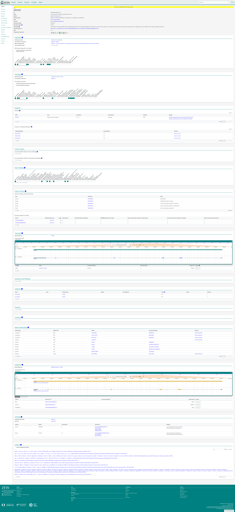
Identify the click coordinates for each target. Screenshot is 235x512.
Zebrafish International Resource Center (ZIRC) (178, 117)
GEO (52, 43)
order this (190, 117)
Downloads (73, 488)
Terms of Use (230, 504)
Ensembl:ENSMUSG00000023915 (101, 433)
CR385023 (151, 332)
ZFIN (52, 235)
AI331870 (156, 344)
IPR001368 (90, 201)
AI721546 (151, 346)
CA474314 (151, 351)
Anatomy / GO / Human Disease (23, 494)
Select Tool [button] (198, 268)
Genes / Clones (20, 488)
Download (225, 449)
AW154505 (157, 349)
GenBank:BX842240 (49, 404)
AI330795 (151, 344)
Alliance (52, 28)
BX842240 (151, 337)
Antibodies (19, 493)
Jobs (126, 491)
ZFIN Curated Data (198, 332)
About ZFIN (182, 493)
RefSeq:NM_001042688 (50, 401)
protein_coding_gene (55, 19)
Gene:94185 (97, 434)
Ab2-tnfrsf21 (17, 294)
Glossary (181, 490)
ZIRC (72, 495)
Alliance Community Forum (131, 493)
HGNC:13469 (97, 429)
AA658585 (151, 342)
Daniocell (95, 43)
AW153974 (151, 349)
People (127, 494)
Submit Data (73, 490)
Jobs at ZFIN (182, 497)
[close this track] (17, 248)
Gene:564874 (59, 28)
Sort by (230, 112)
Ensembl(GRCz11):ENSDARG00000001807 (87, 28)
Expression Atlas (59, 43)
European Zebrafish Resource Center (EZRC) (178, 118)
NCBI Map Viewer (54, 367)
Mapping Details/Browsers (59, 21)
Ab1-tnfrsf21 (17, 296)
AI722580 (156, 346)
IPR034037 (90, 205)
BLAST (72, 499)
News (127, 488)
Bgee (57, 41)
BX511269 (151, 335)
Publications (19, 496)
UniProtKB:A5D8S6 (19, 220)
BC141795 (151, 353)
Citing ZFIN (182, 494)
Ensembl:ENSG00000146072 (100, 426)
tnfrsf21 (63, 294)
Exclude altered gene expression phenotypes (25, 83)
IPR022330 (90, 208)
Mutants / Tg (19, 491)
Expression (19, 490)
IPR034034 (90, 203)
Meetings (127, 490)
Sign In (232, 2)
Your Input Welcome (229, 510)
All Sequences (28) (24, 396)
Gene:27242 (97, 428)
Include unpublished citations (22, 447)
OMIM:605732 (98, 430)
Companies (128, 497)
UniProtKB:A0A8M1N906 (20, 222)
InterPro (51, 220)
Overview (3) (17, 396)
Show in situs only (20, 51)
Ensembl (53, 421)
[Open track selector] (17, 245)
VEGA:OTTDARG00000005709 (70, 28)
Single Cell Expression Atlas (85, 43)
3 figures (53, 39)
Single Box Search (183, 491)
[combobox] (215, 2)
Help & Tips (182, 488)
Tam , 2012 (60, 76)
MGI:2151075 (97, 435)
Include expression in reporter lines (23, 50)
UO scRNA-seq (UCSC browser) (71, 43)
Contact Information (184, 496)
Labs (126, 496)
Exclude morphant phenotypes (22, 85)
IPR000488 (90, 198)
